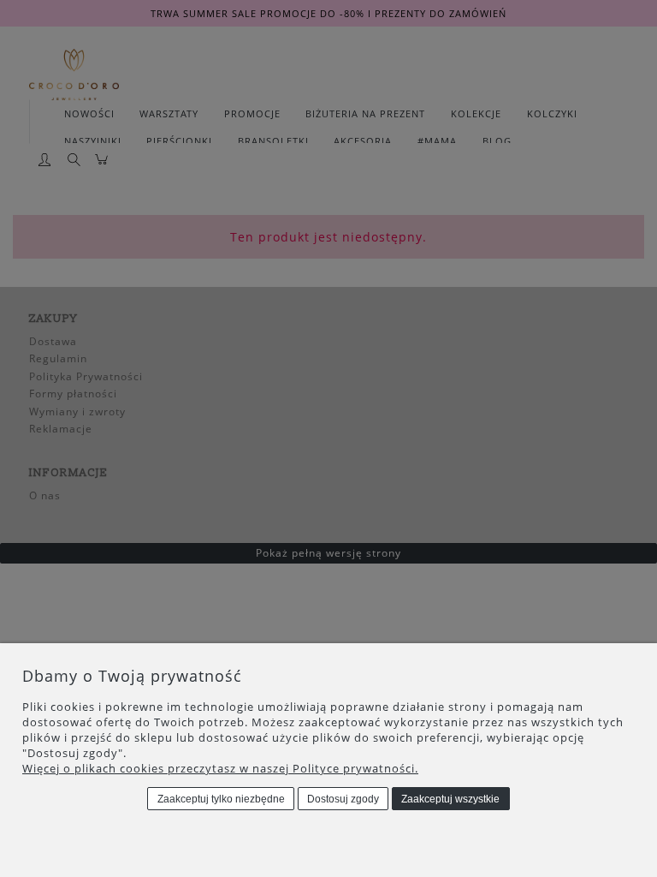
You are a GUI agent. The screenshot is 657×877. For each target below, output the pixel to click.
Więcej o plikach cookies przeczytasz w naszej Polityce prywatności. (220, 768)
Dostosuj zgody (343, 799)
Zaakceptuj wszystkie (450, 799)
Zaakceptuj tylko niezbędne (221, 799)
